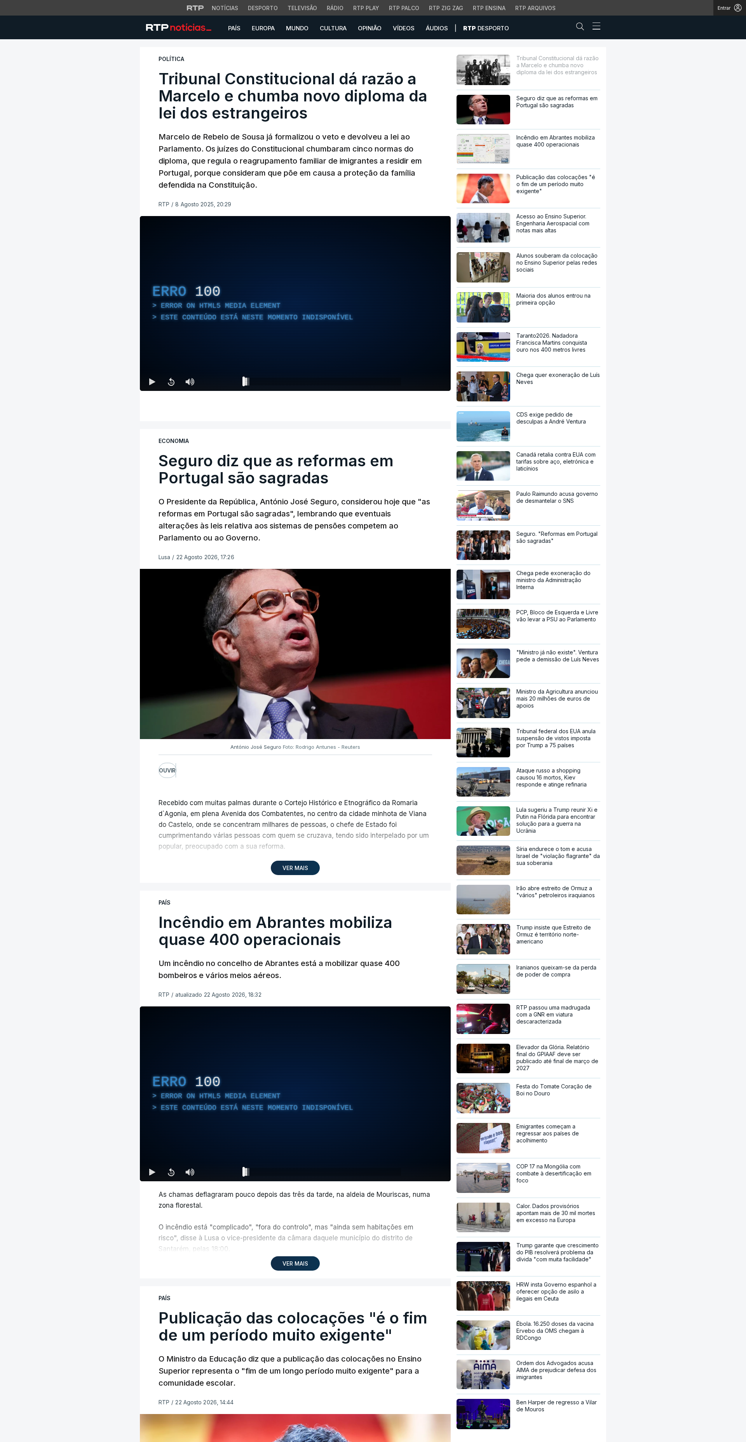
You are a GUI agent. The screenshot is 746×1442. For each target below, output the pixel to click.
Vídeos (404, 28)
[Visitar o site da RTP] (195, 8)
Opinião (370, 28)
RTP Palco (404, 8)
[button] (582, 28)
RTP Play (366, 8)
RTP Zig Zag (446, 8)
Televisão (302, 8)
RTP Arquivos (535, 8)
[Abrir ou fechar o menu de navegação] (594, 27)
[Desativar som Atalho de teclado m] (189, 381)
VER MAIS (295, 868)
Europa (263, 28)
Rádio (335, 8)
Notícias (225, 8)
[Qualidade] (419, 381)
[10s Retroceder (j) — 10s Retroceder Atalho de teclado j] (171, 381)
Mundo (297, 28)
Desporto (263, 8)
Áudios (437, 28)
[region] (295, 303)
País (234, 28)
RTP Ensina (489, 8)
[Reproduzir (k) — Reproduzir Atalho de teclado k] (152, 381)
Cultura (333, 28)
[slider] (323, 383)
